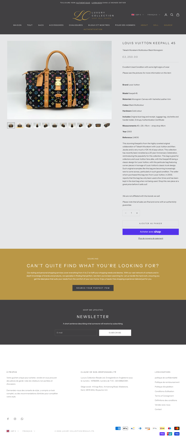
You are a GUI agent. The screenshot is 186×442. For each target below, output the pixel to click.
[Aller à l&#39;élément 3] (28, 125)
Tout (30, 25)
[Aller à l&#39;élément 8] (72, 125)
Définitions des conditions (166, 400)
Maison (17, 25)
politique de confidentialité (166, 377)
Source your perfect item (93, 288)
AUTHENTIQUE (83, 3)
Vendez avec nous (162, 405)
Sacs (41, 25)
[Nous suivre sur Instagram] (15, 418)
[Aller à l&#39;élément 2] (20, 125)
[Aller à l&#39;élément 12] (107, 125)
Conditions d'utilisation (164, 391)
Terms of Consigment (164, 396)
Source (168, 25)
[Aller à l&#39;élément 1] (11, 125)
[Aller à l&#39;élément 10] (89, 125)
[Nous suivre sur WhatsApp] (22, 418)
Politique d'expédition (164, 386)
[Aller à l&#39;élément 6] (54, 125)
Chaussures (76, 25)
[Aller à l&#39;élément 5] (46, 125)
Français (152, 15)
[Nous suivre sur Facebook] (8, 418)
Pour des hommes (125, 25)
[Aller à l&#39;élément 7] (63, 125)
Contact (158, 409)
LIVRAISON (97, 3)
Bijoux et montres (99, 25)
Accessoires (56, 25)
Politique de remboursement (167, 382)
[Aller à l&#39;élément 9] (81, 125)
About (144, 25)
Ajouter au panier (150, 223)
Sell (156, 25)
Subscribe (115, 333)
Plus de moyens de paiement (150, 238)
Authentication (93, 29)
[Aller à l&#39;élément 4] (37, 125)
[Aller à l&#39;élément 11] (98, 125)
